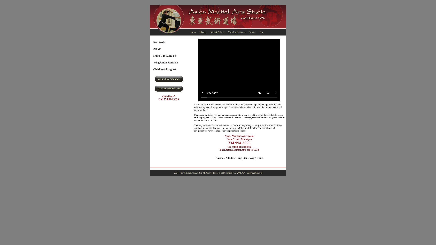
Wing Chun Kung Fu (165, 62)
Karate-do (159, 42)
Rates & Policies (217, 32)
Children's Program (164, 69)
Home (193, 32)
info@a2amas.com (254, 173)
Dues (262, 32)
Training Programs (236, 32)
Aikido (157, 48)
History (203, 32)
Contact (252, 32)
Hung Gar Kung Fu (164, 55)
